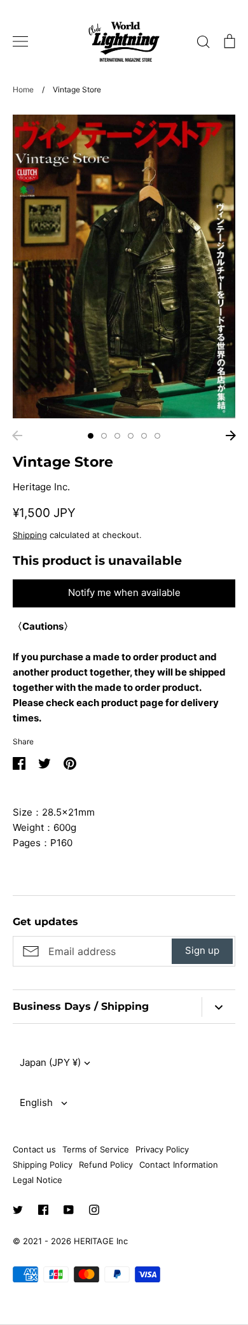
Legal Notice (37, 1180)
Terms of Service (95, 1149)
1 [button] (90, 436)
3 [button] (117, 436)
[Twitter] (18, 1209)
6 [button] (157, 436)
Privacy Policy (162, 1149)
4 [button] (131, 436)
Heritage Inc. (41, 487)
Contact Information (178, 1164)
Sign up (202, 950)
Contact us (34, 1149)
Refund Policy (106, 1164)
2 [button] (104, 436)
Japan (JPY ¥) (50, 1062)
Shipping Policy (42, 1164)
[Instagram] (94, 1209)
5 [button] (144, 436)
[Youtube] (68, 1209)
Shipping (30, 535)
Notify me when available (124, 592)
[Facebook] (43, 1209)
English (36, 1102)
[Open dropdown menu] (218, 1007)
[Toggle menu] (20, 41)
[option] (124, 266)
